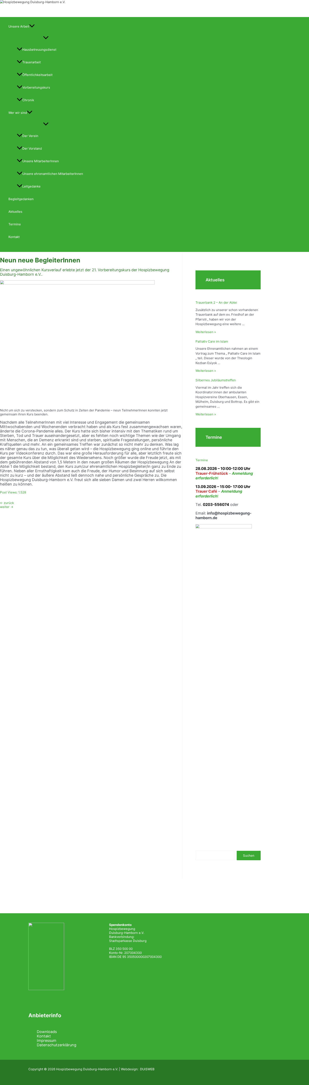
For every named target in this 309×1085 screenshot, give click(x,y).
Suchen (248, 856)
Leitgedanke (31, 186)
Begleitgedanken (21, 199)
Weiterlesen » (205, 332)
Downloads (47, 1031)
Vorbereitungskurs (36, 87)
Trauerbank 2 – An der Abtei (216, 302)
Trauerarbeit (31, 62)
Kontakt (14, 237)
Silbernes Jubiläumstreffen (215, 380)
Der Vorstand (32, 148)
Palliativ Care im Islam (211, 341)
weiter (6, 507)
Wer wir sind (17, 113)
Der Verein (30, 136)
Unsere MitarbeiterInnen (40, 161)
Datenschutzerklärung (56, 1045)
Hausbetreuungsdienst (39, 50)
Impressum (46, 1040)
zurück (7, 503)
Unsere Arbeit (18, 26)
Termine (14, 224)
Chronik (28, 100)
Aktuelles (15, 212)
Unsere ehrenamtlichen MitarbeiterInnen (52, 174)
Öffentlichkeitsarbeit (37, 75)
